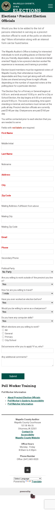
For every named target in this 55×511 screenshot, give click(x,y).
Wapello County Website (27, 438)
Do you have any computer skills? (17, 317)
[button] (50, 5)
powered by (25, 491)
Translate (37, 481)
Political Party (8, 268)
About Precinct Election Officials (24, 397)
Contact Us (27, 431)
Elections (9, 16)
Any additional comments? (14, 357)
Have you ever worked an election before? (22, 299)
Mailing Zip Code (9, 227)
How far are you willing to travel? (17, 290)
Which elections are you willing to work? (20, 327)
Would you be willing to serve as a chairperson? (24, 308)
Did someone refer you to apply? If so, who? (22, 346)
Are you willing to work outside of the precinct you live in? (27, 279)
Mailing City (7, 216)
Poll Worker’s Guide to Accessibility (26, 401)
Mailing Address (20, 206)
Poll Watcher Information (20, 404)
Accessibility (27, 435)
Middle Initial (7, 143)
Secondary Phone (10, 258)
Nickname (6, 164)
